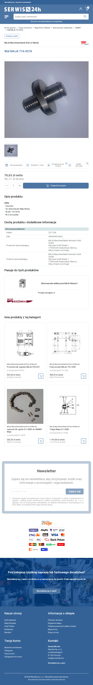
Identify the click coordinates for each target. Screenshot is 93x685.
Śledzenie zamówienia (13, 647)
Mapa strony (53, 629)
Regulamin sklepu (55, 623)
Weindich (7, 632)
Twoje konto (12, 641)
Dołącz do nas (53, 632)
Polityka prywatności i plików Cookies (62, 626)
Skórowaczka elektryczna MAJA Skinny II (59, 283)
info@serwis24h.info (56, 658)
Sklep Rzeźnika (10, 623)
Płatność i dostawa (55, 620)
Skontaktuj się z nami (56, 663)
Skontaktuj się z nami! (46, 591)
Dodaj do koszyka (58, 185)
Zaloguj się (8, 650)
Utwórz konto (9, 654)
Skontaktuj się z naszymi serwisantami (17, 2)
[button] (6, 186)
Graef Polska (9, 626)
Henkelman (8, 629)
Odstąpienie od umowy (13, 657)
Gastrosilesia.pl (10, 620)
